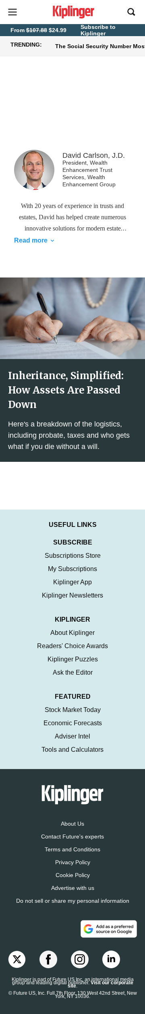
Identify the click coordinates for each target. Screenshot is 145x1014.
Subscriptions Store (73, 555)
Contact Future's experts (72, 836)
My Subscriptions (72, 568)
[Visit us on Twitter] (17, 959)
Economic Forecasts (73, 723)
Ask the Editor (73, 672)
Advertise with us (72, 888)
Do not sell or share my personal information (72, 901)
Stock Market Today (73, 709)
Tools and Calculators (72, 749)
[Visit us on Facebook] (48, 959)
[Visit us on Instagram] (80, 959)
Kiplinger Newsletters (72, 595)
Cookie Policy (73, 875)
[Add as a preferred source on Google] (109, 929)
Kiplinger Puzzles (73, 659)
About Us (72, 823)
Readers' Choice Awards (72, 646)
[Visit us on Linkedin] (111, 959)
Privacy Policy (72, 862)
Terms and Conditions (72, 849)
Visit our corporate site (100, 984)
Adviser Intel (72, 736)
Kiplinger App (72, 582)
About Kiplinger (72, 632)
